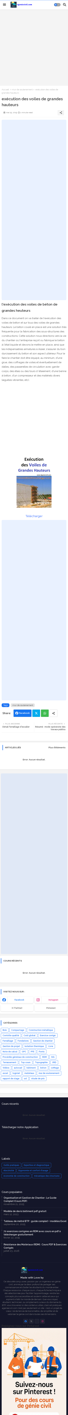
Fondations (23, 1041)
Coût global (29, 1035)
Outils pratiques (11, 1165)
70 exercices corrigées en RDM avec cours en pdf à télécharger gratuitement (32, 1233)
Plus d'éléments (57, 747)
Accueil (5, 89)
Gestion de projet (11, 1046)
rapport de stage (11, 1078)
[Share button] (53, 713)
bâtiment (31, 1068)
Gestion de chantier (43, 1041)
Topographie (41, 1062)
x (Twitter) (17, 1008)
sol (25, 1078)
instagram (53, 1000)
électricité (8, 1170)
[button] (57, 4)
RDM (44, 1057)
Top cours (26, 1062)
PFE (32, 1052)
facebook (19, 1000)
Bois (5, 1030)
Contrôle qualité (11, 1035)
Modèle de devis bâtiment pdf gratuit (25, 1211)
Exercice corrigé (48, 1035)
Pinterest (51, 1008)
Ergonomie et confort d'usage (33, 1170)
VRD (54, 1062)
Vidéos (6, 1068)
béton (43, 1068)
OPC (24, 1052)
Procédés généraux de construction (20, 1057)
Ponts (42, 1052)
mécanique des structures (47, 1176)
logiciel (16, 1073)
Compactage (17, 1030)
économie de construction (16, 1176)
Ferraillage (8, 1041)
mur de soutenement (22, 89)
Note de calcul (10, 1052)
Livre (50, 1046)
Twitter (36, 713)
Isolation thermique (34, 1046)
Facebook (24, 713)
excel (5, 1073)
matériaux (29, 1073)
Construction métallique (41, 1030)
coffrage (55, 1068)
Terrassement (9, 1062)
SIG (52, 1057)
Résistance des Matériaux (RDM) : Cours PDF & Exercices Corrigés (35, 1246)
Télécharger (34, 516)
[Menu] (4, 4)
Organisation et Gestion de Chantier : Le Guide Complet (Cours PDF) (30, 1199)
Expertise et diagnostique (36, 1165)
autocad (18, 1068)
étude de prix (38, 1078)
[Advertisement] (34, 47)
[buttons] (25, 1321)
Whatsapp (45, 713)
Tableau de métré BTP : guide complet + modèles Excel (35, 1221)
